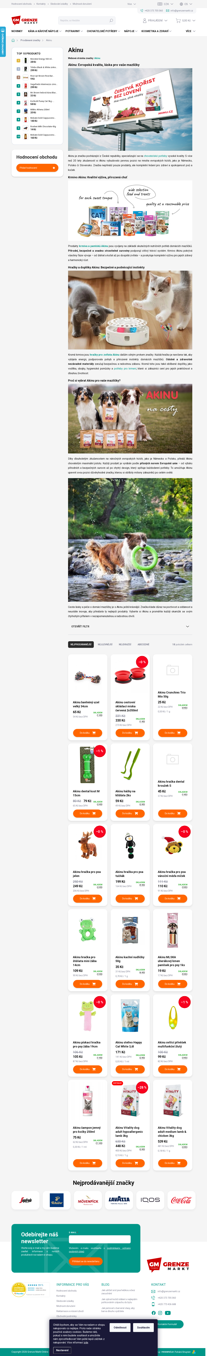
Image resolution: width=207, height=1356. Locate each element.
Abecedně (143, 644)
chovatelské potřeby (155, 155)
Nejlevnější (105, 644)
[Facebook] (153, 1312)
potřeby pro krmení (125, 368)
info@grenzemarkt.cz (169, 1291)
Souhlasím (143, 1327)
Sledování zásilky (59, 4)
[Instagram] (160, 1312)
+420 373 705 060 (167, 1298)
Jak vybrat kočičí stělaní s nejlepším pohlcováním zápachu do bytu (119, 1301)
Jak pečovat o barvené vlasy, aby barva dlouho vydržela (118, 1310)
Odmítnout (120, 1327)
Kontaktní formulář (167, 1324)
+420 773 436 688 (167, 1304)
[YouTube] (167, 1312)
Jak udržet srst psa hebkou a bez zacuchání (118, 1292)
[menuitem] (18, 31)
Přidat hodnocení (28, 168)
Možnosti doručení (82, 4)
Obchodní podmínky (66, 1316)
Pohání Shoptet (183, 1352)
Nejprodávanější (81, 644)
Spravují (156, 1352)
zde (86, 1342)
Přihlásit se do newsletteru (85, 1261)
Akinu (97, 58)
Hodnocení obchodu (21, 4)
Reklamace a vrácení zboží (70, 1311)
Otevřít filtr (80, 626)
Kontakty (41, 4)
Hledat (111, 20)
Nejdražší (125, 644)
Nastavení (62, 1350)
